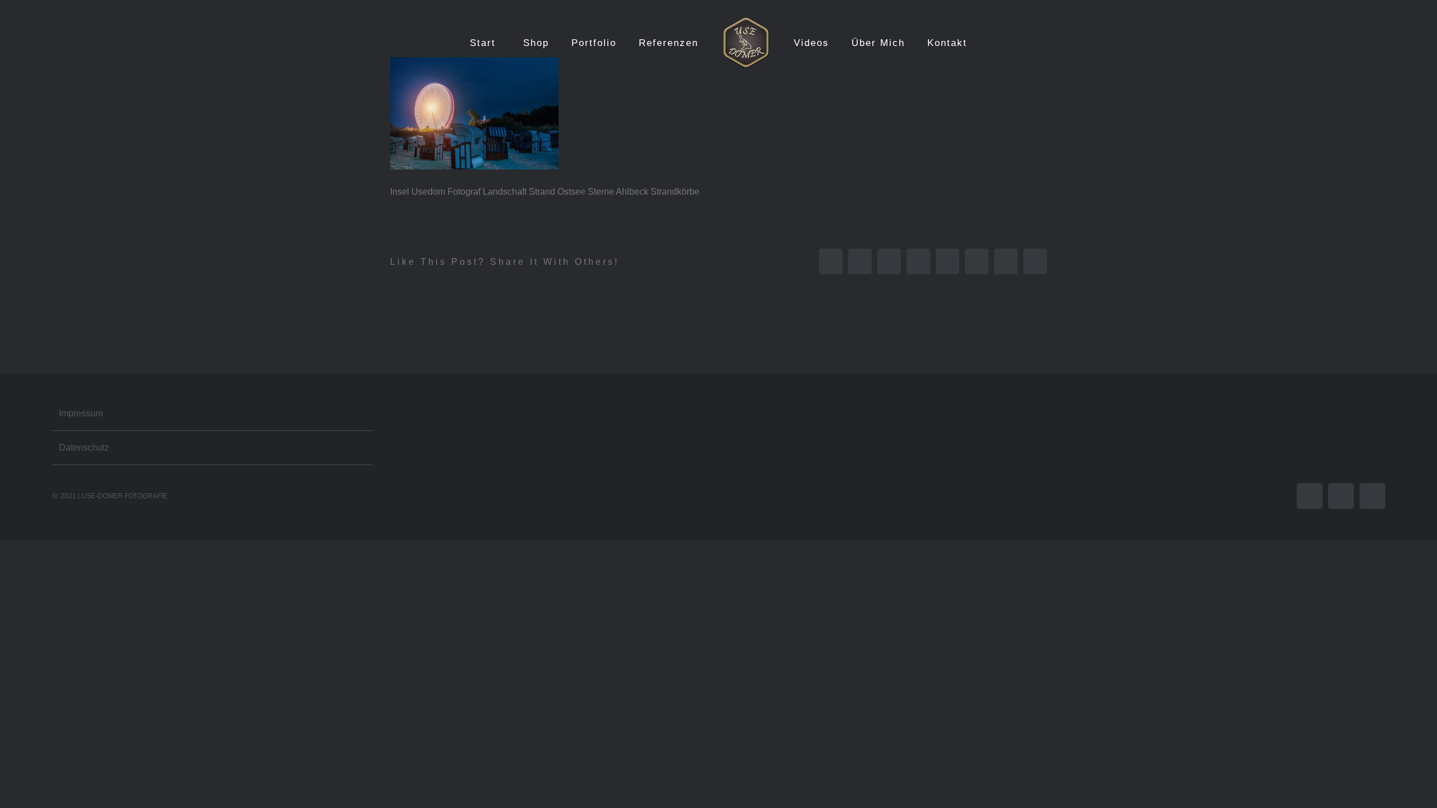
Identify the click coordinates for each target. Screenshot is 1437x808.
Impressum (81, 413)
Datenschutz (84, 447)
